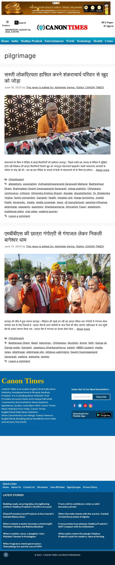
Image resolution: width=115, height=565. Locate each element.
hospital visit (65, 197)
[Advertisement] (57, 458)
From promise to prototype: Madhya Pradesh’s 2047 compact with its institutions (83, 525)
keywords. (19, 202)
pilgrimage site (35, 352)
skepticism (94, 206)
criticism (25, 193)
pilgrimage (10, 206)
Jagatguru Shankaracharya (49, 347)
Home (5, 41)
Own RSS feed (57, 487)
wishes (45, 356)
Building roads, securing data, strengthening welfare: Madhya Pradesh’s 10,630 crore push (27, 505)
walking (22, 356)
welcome (34, 356)
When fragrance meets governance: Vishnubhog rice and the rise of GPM (22, 545)
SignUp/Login (74, 487)
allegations (15, 183)
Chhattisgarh (16, 179)
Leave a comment (19, 216)
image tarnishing (84, 197)
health (52, 197)
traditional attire (14, 211)
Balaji (34, 342)
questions (37, 206)
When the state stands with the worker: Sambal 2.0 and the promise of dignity (83, 515)
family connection (24, 197)
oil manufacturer (74, 202)
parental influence (96, 202)
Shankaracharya (54, 206)
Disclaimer (42, 487)
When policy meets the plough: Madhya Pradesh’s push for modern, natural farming (81, 535)
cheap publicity (77, 188)
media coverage (45, 202)
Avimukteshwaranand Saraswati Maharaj (62, 183)
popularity (24, 206)
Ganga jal (101, 342)
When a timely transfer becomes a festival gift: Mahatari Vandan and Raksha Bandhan (27, 525)
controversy (11, 193)
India (14, 41)
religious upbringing (57, 352)
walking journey (48, 211)
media (30, 202)
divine (83, 342)
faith (91, 342)
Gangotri (42, 197)
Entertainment (54, 41)
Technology (84, 41)
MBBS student (85, 347)
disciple (68, 193)
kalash (71, 347)
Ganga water (12, 347)
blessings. (45, 342)
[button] (16, 23)
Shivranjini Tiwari (76, 206)
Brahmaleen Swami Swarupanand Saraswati (39, 188)
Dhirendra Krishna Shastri (46, 193)
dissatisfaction (83, 193)
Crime (109, 41)
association (30, 183)
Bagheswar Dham (19, 342)
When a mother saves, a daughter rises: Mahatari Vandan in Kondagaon (24, 535)
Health (98, 41)
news (60, 202)
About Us (16, 487)
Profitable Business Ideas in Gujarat (21, 428)
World (70, 41)
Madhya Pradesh (31, 41)
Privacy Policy (90, 487)
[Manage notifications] (5, 554)
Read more (102, 170)
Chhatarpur (94, 188)
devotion (73, 342)
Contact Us (29, 487)
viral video (31, 211)
